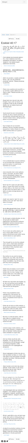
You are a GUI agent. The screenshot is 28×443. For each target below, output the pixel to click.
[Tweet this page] (7, 441)
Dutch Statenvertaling (8, 121)
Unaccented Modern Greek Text (10, 385)
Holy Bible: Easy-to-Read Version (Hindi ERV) (13, 214)
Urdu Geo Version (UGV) (8, 411)
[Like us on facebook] (2, 441)
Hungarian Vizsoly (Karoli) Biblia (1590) (11, 226)
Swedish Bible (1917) (8, 349)
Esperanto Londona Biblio (9, 132)
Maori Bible (6, 277)
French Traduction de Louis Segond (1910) (12, 167)
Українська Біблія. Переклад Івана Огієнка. (12, 398)
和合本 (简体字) (7, 73)
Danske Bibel (6, 108)
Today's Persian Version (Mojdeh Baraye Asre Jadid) (14, 143)
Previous (12, 38)
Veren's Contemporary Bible (9, 65)
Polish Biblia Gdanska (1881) (9, 301)
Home (3, 34)
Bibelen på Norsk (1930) (8, 288)
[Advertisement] (14, 19)
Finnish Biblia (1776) (8, 156)
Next (17, 38)
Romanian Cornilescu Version (10, 323)
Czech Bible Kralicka (8, 96)
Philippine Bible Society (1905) (10, 361)
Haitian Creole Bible (8, 194)
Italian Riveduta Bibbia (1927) (10, 237)
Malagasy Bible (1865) (8, 264)
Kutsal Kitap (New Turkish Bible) (10, 373)
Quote (7, 34)
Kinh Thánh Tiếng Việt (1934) (9, 424)
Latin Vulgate (6, 435)
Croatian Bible (7, 84)
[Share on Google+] (5, 441)
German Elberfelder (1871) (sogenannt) (11, 180)
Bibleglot (4, 2)
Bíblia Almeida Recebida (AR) (10, 312)
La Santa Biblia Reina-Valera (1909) (11, 334)
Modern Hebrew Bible (8, 204)
